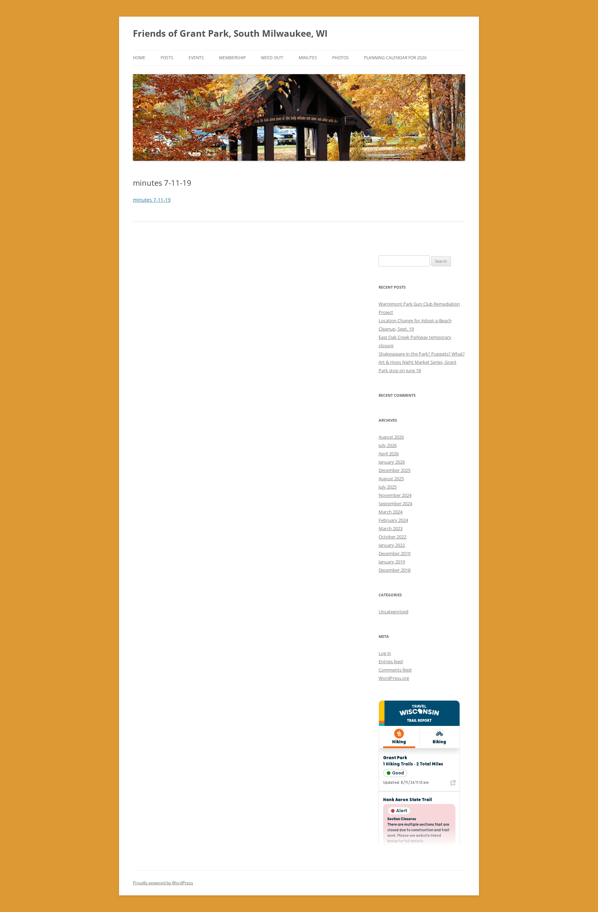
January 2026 (392, 462)
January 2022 (392, 545)
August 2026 (391, 437)
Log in (385, 653)
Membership (232, 58)
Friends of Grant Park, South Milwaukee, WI (230, 33)
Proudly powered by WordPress (163, 883)
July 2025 (388, 487)
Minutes (308, 58)
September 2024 (395, 503)
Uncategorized (393, 611)
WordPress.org (394, 678)
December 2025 (394, 470)
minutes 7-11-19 (152, 199)
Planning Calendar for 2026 (395, 58)
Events (196, 58)
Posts (167, 58)
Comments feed (395, 670)
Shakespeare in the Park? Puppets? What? (422, 354)
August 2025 (391, 478)
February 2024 (393, 520)
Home (139, 58)
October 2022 (392, 537)
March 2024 (390, 512)
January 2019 (392, 562)
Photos (340, 58)
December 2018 (394, 570)
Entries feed (391, 661)
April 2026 (389, 453)
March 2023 (390, 528)
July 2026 (388, 445)
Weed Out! (272, 58)
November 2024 (395, 495)
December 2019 (394, 553)
